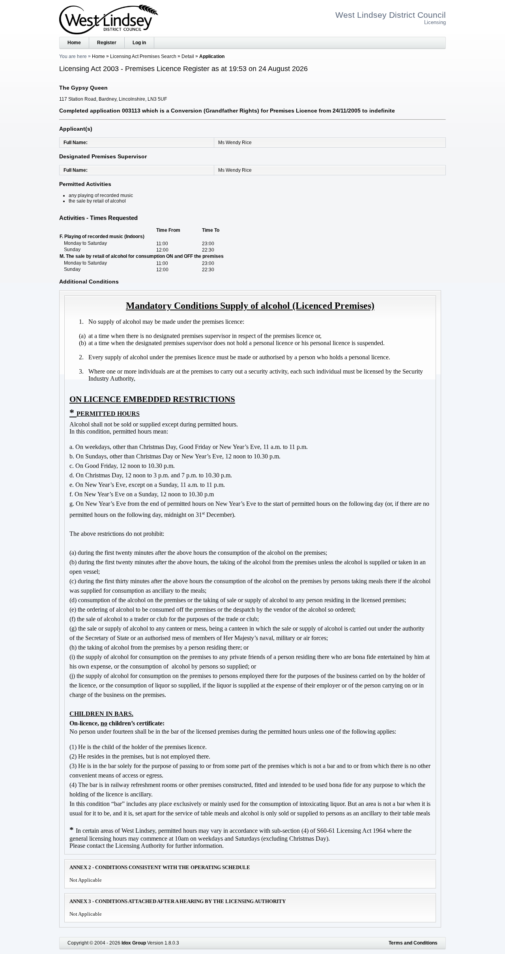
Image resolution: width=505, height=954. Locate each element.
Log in (139, 42)
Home (74, 42)
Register (106, 42)
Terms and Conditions (413, 943)
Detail (187, 56)
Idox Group (134, 943)
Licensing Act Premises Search (143, 56)
